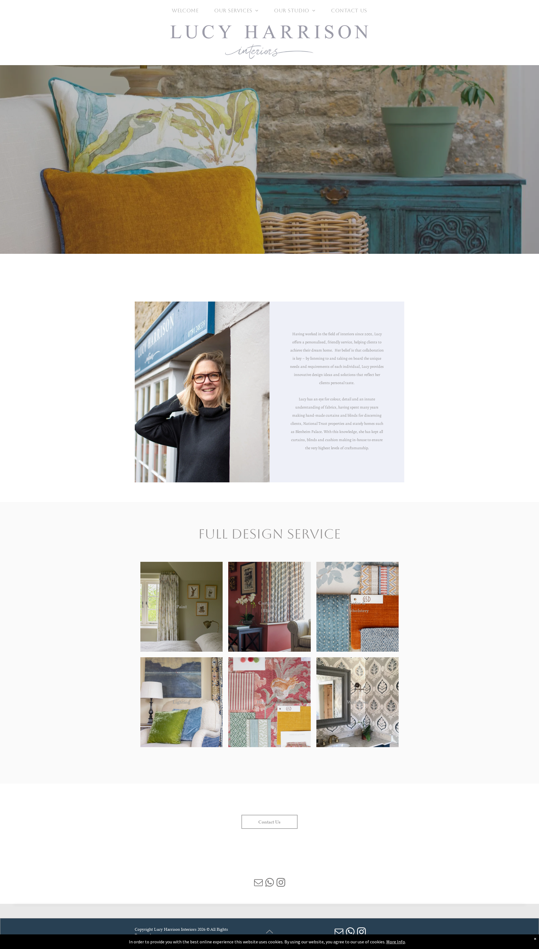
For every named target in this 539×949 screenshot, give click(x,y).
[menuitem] (185, 10)
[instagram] (281, 883)
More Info (395, 942)
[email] (258, 883)
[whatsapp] (269, 883)
